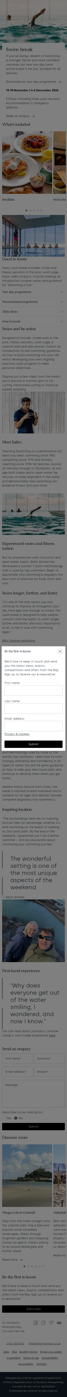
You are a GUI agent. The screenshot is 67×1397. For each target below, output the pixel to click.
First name (12, 683)
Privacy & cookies (16, 734)
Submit (34, 744)
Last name (12, 701)
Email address (14, 718)
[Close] (60, 651)
